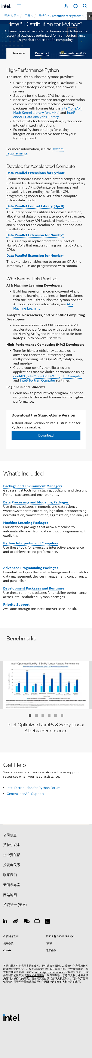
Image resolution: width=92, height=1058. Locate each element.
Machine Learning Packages (25, 522)
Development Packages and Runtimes (33, 588)
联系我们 (10, 875)
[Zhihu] (47, 922)
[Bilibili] (37, 922)
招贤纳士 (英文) (15, 905)
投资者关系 (11, 865)
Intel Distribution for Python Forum (33, 788)
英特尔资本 (11, 845)
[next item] (89, 16)
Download (42, 53)
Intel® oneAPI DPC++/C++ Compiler (54, 376)
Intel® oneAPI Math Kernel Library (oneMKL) (47, 110)
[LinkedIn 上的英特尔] (5, 922)
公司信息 (10, 835)
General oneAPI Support (25, 794)
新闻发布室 (11, 885)
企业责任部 (11, 855)
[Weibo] (15, 922)
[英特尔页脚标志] (11, 1017)
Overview (18, 53)
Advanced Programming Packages (30, 568)
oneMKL (19, 376)
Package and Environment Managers (32, 486)
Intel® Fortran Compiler (37, 380)
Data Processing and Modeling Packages (36, 502)
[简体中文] (75, 6)
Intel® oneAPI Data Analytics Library (44, 115)
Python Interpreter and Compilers (30, 543)
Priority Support (16, 604)
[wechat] (26, 922)
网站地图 (10, 895)
